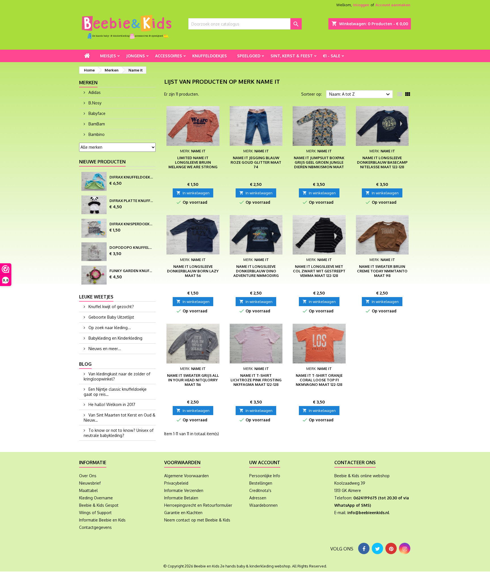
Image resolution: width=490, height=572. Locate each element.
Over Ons (87, 475)
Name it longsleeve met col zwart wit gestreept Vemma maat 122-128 (319, 271)
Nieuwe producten (102, 162)
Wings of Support (95, 512)
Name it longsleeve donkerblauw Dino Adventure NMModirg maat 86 (256, 273)
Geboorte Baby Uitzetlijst (110, 317)
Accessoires (168, 55)
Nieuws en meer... (104, 348)
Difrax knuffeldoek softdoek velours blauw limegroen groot (131, 177)
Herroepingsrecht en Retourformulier (198, 505)
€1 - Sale (331, 55)
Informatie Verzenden (183, 490)
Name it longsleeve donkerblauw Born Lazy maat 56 (193, 271)
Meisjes (108, 55)
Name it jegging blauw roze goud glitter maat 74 (256, 162)
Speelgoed (248, 55)
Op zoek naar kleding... (109, 327)
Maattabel (88, 490)
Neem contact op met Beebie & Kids (197, 520)
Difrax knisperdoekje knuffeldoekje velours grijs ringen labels (131, 224)
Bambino (96, 134)
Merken (88, 82)
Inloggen (361, 5)
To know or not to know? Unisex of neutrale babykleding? (118, 433)
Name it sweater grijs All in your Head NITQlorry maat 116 (193, 380)
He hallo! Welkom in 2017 (111, 404)
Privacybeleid (176, 483)
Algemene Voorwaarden (186, 475)
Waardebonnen (263, 505)
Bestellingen (260, 483)
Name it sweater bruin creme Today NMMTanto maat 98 (382, 271)
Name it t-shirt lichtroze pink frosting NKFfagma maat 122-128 (256, 380)
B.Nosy (94, 102)
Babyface (96, 113)
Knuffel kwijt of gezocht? (110, 306)
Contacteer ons (355, 462)
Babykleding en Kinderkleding (114, 338)
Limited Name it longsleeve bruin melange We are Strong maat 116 (192, 164)
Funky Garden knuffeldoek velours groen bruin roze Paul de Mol (131, 270)
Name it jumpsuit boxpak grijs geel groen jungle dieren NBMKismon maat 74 (319, 164)
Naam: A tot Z (360, 94)
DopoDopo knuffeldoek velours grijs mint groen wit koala (131, 247)
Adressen (257, 497)
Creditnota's (260, 490)
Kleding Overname (96, 497)
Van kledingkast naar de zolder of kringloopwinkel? (117, 376)
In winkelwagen (193, 193)
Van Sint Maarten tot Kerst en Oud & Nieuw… (119, 417)
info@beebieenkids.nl (368, 512)
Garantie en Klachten (183, 512)
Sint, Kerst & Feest (292, 55)
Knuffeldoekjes (209, 55)
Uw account (264, 462)
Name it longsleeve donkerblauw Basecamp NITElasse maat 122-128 (382, 162)
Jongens (135, 55)
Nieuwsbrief (90, 483)
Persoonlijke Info (264, 475)
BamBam (96, 123)
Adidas (94, 92)
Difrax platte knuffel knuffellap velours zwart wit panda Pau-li (131, 200)
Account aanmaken (392, 5)
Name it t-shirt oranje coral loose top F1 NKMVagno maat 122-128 (319, 380)
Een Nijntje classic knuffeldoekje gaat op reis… (115, 392)
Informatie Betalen (181, 497)
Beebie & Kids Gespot (99, 505)
